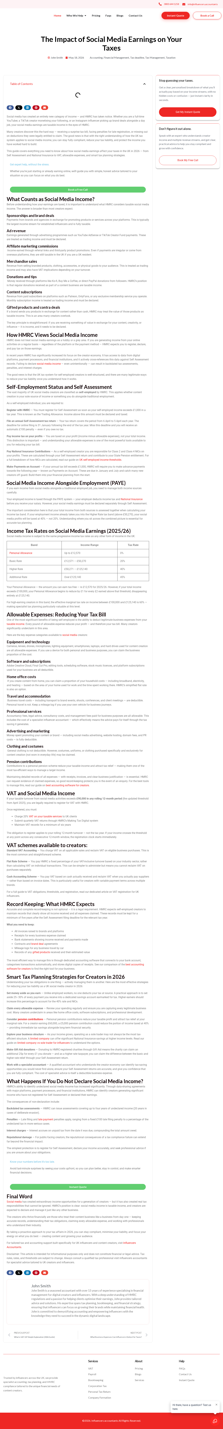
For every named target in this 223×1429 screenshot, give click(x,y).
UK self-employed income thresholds (100, 459)
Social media (14, 1201)
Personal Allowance (20, 553)
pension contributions (30, 1019)
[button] (144, 84)
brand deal (37, 943)
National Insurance (132, 499)
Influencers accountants (104, 1420)
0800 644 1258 (171, 4)
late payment (45, 1119)
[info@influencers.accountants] (183, 4)
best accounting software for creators (67, 785)
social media (69, 635)
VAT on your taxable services (45, 816)
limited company (39, 1038)
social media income (49, 363)
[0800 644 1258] (160, 4)
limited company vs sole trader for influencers (43, 1042)
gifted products (41, 952)
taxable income (15, 624)
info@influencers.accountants (203, 4)
